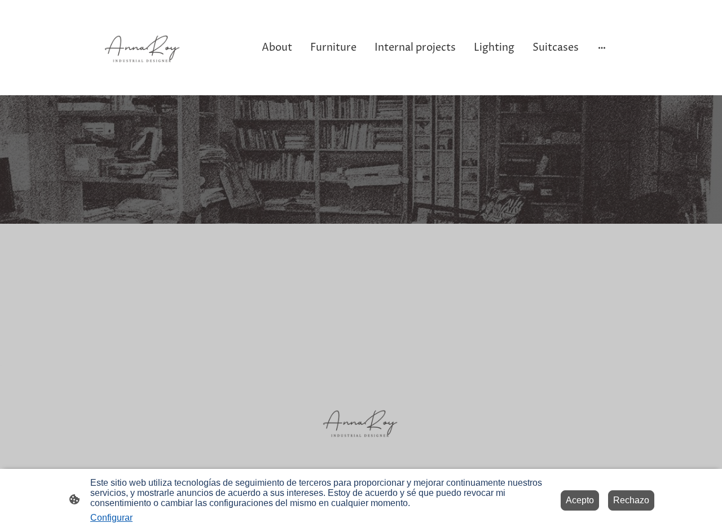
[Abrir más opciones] (602, 47)
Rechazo (631, 500)
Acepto (580, 500)
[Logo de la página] (143, 47)
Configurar (111, 517)
